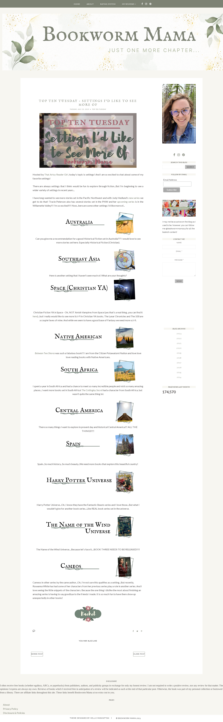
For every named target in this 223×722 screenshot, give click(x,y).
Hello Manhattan (99, 718)
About (90, 4)
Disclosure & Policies (14, 712)
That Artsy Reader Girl (56, 174)
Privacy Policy (10, 708)
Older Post (139, 654)
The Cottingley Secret (92, 390)
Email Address (170, 180)
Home (77, 4)
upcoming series (125, 201)
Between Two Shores (45, 353)
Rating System (108, 4)
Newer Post (37, 654)
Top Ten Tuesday (99, 109)
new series (134, 197)
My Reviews (128, 4)
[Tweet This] (137, 631)
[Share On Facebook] (133, 631)
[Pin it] (141, 631)
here (35, 316)
